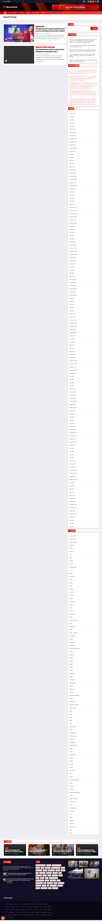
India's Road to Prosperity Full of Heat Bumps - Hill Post (82, 76)
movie (49, 875)
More (70, 711)
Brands (71, 582)
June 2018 (71, 417)
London (44, 875)
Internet (71, 686)
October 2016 (72, 476)
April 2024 (71, 201)
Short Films (72, 770)
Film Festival (42, 872)
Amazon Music (72, 535)
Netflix (70, 720)
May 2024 (71, 198)
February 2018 (72, 429)
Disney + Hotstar (73, 632)
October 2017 (72, 439)
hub (26, 909)
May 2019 (71, 382)
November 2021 (73, 288)
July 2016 (71, 482)
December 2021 (73, 285)
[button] (95, 12)
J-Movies (40, 909)
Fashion (71, 651)
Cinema (71, 598)
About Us (11, 904)
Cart (36, 904)
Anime (70, 548)
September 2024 (73, 185)
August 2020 (72, 335)
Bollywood (38, 26)
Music (70, 717)
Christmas (71, 595)
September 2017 (73, 442)
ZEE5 (53, 47)
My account (25, 912)
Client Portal (45, 904)
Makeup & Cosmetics (74, 704)
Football (71, 661)
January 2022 (72, 282)
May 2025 (71, 160)
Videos (70, 817)
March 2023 (72, 241)
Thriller (43, 885)
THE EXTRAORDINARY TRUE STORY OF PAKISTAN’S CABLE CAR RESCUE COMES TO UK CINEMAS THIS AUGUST (82, 55)
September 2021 (73, 295)
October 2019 (72, 367)
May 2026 (71, 123)
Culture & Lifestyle (39, 47)
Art (70, 554)
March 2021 (72, 313)
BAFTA (71, 564)
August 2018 (72, 410)
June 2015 (71, 523)
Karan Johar (38, 875)
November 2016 (73, 473)
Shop (12, 914)
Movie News (55, 875)
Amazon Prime (72, 539)
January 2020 (72, 357)
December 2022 (73, 251)
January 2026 (72, 135)
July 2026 (71, 116)
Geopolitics (71, 673)
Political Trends (12, 12)
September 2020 (73, 332)
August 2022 (72, 263)
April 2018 (71, 423)
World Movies (10, 917)
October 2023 (72, 220)
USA (70, 814)
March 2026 (72, 129)
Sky (70, 773)
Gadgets (71, 664)
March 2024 (72, 204)
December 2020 (73, 323)
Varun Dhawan (53, 885)
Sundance (71, 786)
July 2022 (71, 267)
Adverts (15, 904)
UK (47, 885)
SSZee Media (47, 33)
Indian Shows (72, 682)
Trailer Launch (72, 801)
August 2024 (72, 188)
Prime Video (53, 880)
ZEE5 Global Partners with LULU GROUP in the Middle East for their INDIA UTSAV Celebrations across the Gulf (50, 52)
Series (58, 880)
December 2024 (73, 176)
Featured (71, 654)
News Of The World (40, 880)
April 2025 (71, 163)
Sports (70, 783)
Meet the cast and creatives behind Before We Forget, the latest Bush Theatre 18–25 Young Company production (20, 880)
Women (71, 823)
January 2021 (72, 320)
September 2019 (73, 370)
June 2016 (71, 485)
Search (71, 24)
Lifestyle (45, 47)
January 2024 (72, 210)
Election (71, 639)
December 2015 (73, 504)
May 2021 (71, 307)
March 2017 (72, 460)
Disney (70, 629)
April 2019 (71, 385)
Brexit (70, 585)
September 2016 (73, 479)
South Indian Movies (74, 779)
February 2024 (72, 207)
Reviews (71, 764)
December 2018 (73, 398)
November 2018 (73, 401)
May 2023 (71, 235)
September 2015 (73, 514)
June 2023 (71, 232)
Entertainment (51, 870)
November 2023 (73, 216)
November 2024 (73, 179)
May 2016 (71, 489)
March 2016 (72, 495)
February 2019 (72, 392)
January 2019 (72, 395)
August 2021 (72, 298)
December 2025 (73, 138)
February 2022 (72, 279)
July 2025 (71, 154)
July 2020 (71, 338)
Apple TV (71, 551)
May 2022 (71, 273)
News (42, 26)
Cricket (71, 617)
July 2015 (71, 520)
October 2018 (72, 404)
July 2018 (71, 414)
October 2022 (72, 257)
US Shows (71, 811)
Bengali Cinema (72, 567)
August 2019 (72, 373)
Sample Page (7, 914)
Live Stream (72, 701)
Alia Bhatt (49, 865)
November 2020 (73, 326)
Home (7, 904)
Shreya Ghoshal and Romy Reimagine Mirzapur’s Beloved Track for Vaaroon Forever (20, 874)
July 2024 (71, 191)
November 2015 (73, 507)
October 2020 (72, 329)
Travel (70, 804)
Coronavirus (72, 614)
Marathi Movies (11, 912)
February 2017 (72, 464)
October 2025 (72, 145)
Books (70, 579)
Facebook (71, 645)
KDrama (71, 692)
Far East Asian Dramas (74, 648)
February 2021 (72, 317)
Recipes (71, 758)
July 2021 (71, 301)
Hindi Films (49, 872)
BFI (70, 570)
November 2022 (73, 254)
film (37, 872)
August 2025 (72, 151)
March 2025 (72, 166)
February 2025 (72, 170)
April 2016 (71, 492)
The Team (37, 914)
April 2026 (71, 126)
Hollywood (71, 679)
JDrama (44, 909)
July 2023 (71, 229)
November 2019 (73, 363)
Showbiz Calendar (17, 914)
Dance (70, 623)
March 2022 (72, 276)
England (45, 870)
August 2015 (72, 517)
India (60, 872)
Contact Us (41, 906)
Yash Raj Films (44, 888)
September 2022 (73, 260)
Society (43, 12)
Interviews (71, 689)
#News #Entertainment (40, 865)
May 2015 (71, 526)
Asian (70, 557)
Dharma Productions (56, 867)
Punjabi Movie (72, 754)
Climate (22, 12)
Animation (71, 545)
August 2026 (72, 113)
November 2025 (73, 141)
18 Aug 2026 (57, 853)
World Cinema (72, 826)
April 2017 (71, 457)
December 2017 (73, 432)
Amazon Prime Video (57, 865)
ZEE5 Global (55, 888)
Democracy (72, 626)
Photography (72, 742)
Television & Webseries (74, 792)
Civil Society (36, 12)
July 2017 (71, 448)
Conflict (71, 611)
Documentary (72, 636)
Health (70, 676)
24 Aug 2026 (9, 853)
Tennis (70, 795)
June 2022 (71, 270)
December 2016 (73, 470)
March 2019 (72, 389)
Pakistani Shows (73, 736)
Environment (72, 642)
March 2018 (72, 426)
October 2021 (72, 292)
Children (71, 592)
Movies (71, 714)
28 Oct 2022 (39, 33)
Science (71, 767)
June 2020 (71, 342)
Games (70, 670)
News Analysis (72, 726)
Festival (71, 657)
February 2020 (72, 354)
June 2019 (71, 379)
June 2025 (71, 157)
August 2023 (72, 226)
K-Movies (49, 909)
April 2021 (71, 310)
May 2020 (71, 345)
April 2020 (71, 348)
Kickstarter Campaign (74, 695)
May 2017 (71, 454)
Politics (71, 748)
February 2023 (72, 245)
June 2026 (71, 120)
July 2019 (71, 376)
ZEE (70, 829)
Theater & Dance (73, 798)
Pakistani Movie (72, 733)
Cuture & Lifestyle (8, 909)
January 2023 (72, 248)
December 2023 (73, 213)
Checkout (40, 904)
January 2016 (72, 501)
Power (28, 12)
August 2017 (72, 445)
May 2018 (71, 420)
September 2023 (73, 223)
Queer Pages (44, 912)
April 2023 (71, 238)
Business (71, 589)
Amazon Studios (73, 542)
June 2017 (71, 451)
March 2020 (72, 351)
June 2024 (71, 195)
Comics (71, 607)
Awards (71, 560)
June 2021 (71, 304)
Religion (71, 761)
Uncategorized (72, 808)
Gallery (71, 667)
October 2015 (72, 510)
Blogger (71, 573)
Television (71, 789)
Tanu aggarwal (72, 91)
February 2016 (72, 498)
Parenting (71, 739)
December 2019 (73, 360)
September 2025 (73, 148)
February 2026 (72, 132)
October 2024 (72, 182)
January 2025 (72, 173)
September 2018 (73, 407)
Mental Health (72, 707)
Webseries (71, 820)
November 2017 (73, 435)
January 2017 (72, 467)
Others (70, 729)
